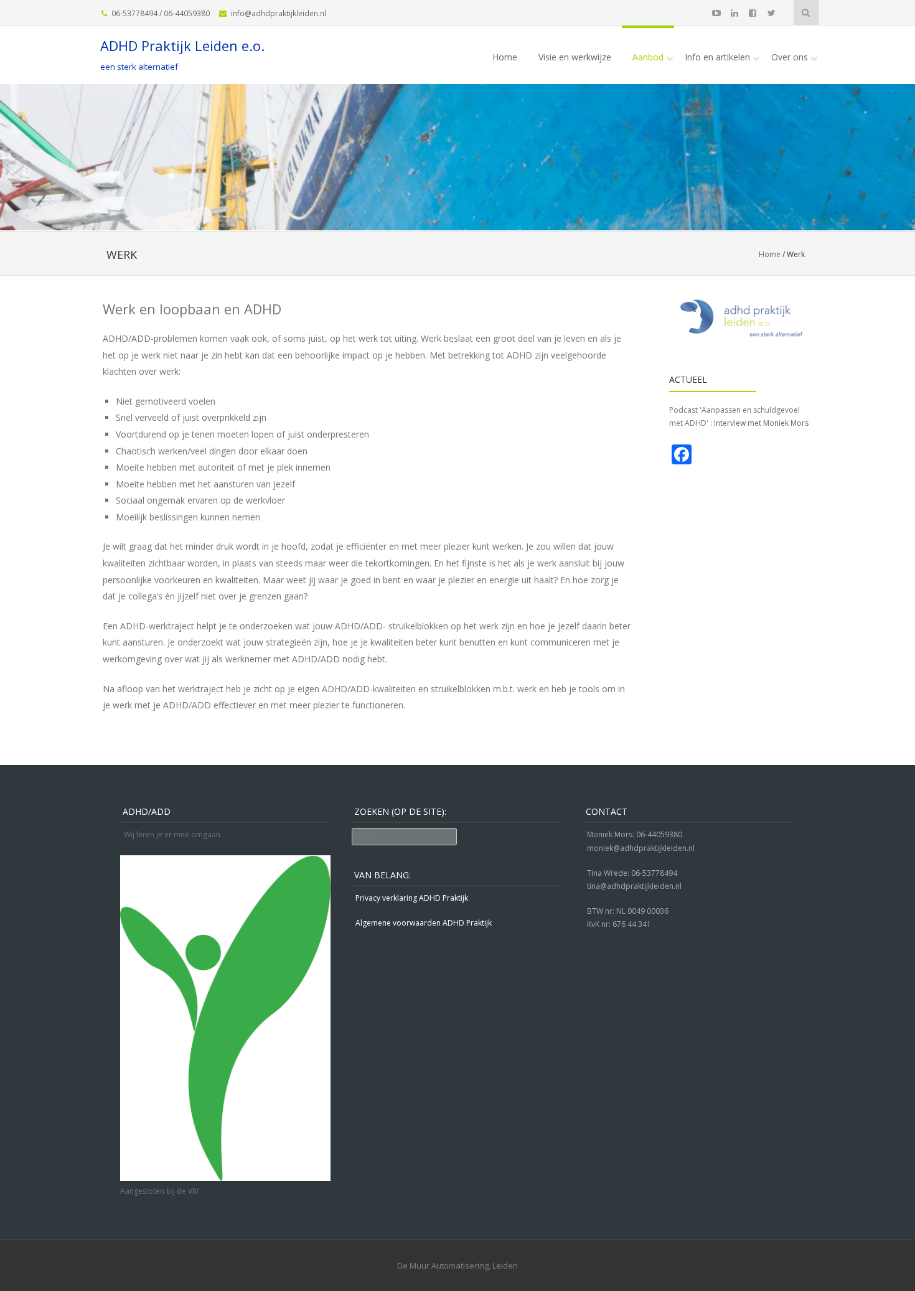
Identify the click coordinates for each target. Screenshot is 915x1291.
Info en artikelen (717, 57)
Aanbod (648, 57)
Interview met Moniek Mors (761, 423)
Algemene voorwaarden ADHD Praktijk (423, 923)
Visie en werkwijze (574, 57)
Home (504, 57)
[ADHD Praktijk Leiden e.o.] (457, 222)
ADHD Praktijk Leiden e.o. (182, 45)
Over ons (789, 57)
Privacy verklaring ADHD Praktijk (411, 898)
